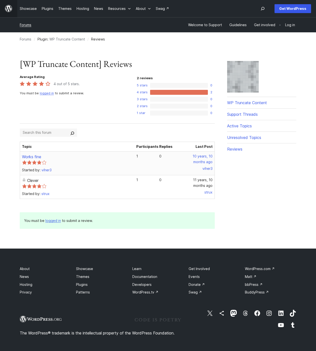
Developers (142, 284)
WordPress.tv (145, 292)
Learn (136, 269)
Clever (33, 180)
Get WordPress (292, 8)
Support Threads (242, 114)
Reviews (234, 149)
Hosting (26, 284)
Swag (195, 292)
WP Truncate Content (67, 39)
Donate (197, 284)
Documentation (144, 276)
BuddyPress (257, 292)
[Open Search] (263, 8)
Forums (25, 25)
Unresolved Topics (244, 137)
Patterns (83, 292)
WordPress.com (260, 269)
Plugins (82, 284)
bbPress (254, 284)
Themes (82, 276)
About (25, 269)
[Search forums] (72, 132)
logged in (47, 93)
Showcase (84, 269)
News (24, 276)
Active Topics (239, 125)
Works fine (31, 156)
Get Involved (199, 269)
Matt (251, 276)
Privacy (26, 292)
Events (194, 276)
